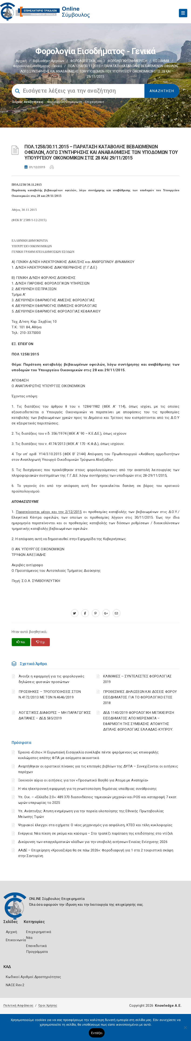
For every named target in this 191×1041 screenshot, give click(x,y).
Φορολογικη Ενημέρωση (64, 102)
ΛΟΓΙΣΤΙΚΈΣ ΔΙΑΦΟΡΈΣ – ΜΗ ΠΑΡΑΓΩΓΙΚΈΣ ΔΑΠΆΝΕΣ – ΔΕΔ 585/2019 (55, 715)
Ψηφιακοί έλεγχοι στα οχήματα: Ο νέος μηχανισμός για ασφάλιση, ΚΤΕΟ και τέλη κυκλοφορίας (95, 825)
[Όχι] (185, 1029)
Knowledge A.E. (168, 1005)
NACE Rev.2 (15, 985)
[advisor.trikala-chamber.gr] (116, 613)
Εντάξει (96, 1033)
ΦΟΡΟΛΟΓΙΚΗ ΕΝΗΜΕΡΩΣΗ (127, 61)
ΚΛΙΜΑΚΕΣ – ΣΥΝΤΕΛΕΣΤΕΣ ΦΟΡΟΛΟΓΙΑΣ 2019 (137, 679)
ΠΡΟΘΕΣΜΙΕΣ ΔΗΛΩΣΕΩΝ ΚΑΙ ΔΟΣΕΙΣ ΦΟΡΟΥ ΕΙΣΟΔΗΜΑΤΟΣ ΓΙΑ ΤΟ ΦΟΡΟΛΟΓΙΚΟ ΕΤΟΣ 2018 (140, 697)
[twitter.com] (74, 613)
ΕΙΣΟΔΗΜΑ (161, 61)
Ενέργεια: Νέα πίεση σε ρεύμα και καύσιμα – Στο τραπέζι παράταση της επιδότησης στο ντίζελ (95, 833)
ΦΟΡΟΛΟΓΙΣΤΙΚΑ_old (86, 61)
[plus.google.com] (106, 613)
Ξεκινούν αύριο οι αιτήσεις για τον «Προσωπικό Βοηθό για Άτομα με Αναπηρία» (83, 780)
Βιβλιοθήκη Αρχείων (48, 61)
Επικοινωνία (16, 940)
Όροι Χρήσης (47, 1005)
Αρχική (21, 61)
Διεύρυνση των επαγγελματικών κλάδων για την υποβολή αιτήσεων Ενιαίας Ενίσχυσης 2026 (92, 842)
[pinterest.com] (95, 613)
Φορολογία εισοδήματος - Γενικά (37, 66)
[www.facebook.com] (85, 613)
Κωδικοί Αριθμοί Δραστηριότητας (33, 977)
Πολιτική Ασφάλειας (18, 1005)
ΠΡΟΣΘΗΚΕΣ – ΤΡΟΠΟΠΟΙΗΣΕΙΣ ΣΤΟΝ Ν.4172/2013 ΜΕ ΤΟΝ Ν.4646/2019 (50, 694)
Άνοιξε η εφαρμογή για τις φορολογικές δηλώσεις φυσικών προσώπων (51, 679)
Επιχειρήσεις (94, 102)
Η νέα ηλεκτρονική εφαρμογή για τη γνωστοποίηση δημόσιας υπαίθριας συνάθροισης (87, 789)
